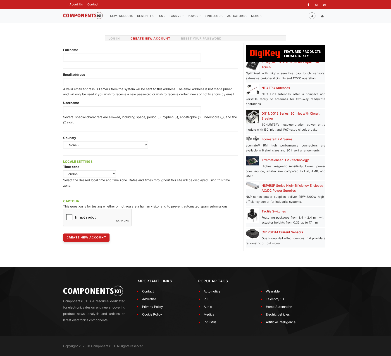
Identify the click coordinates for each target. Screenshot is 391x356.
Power (193, 16)
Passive (175, 16)
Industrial (210, 322)
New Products (121, 16)
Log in (114, 38)
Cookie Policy (152, 314)
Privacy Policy (152, 307)
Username (71, 103)
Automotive (212, 291)
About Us (76, 4)
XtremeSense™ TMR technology (285, 160)
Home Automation (279, 307)
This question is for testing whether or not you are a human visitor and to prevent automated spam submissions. (145, 203)
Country (69, 138)
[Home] (83, 16)
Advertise (149, 299)
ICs (161, 16)
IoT (206, 299)
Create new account (152, 39)
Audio (208, 307)
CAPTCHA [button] (71, 201)
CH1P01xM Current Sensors (282, 232)
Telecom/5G (275, 299)
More (255, 16)
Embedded (213, 16)
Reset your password (201, 38)
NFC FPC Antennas (276, 88)
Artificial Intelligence (281, 322)
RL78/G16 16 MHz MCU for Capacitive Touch (290, 64)
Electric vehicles (278, 314)
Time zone (71, 167)
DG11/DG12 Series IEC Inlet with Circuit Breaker (290, 115)
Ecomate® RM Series (277, 139)
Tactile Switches (274, 211)
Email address (74, 74)
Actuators (236, 16)
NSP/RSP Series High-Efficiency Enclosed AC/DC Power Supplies (292, 188)
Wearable (273, 291)
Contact (92, 4)
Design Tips (145, 16)
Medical (209, 314)
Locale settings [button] (78, 161)
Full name (70, 50)
